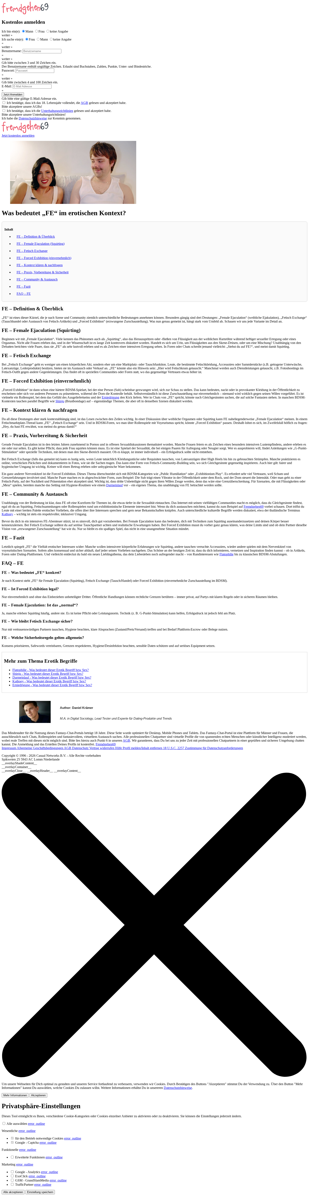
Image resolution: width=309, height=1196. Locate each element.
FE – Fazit (23, 286)
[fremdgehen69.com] (25, 132)
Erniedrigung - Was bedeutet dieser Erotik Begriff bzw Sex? (52, 685)
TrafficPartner (33, 1184)
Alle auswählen (17, 1123)
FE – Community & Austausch (37, 279)
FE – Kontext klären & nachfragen (40, 265)
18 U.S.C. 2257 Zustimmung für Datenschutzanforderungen (203, 748)
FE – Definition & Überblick (36, 236)
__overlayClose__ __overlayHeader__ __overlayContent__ (41, 770)
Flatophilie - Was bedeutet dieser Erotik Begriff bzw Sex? (50, 670)
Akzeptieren (38, 1095)
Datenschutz (80, 748)
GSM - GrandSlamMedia (41, 1180)
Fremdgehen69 (254, 506)
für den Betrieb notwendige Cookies (48, 1138)
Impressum (9, 748)
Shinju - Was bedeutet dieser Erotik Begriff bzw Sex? (47, 673)
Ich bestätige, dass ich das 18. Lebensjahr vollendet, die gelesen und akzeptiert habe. (66, 103)
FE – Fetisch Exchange (32, 251)
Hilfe (119, 748)
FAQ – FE (24, 293)
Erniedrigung (110, 397)
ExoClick (30, 1176)
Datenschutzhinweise (33, 118)
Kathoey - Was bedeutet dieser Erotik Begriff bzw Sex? (49, 681)
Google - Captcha (36, 1142)
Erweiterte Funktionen (39, 1157)
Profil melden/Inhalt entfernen (143, 748)
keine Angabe (59, 31)
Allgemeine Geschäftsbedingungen (40, 748)
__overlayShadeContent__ (19, 763)
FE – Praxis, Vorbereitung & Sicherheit (43, 272)
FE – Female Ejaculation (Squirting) (41, 243)
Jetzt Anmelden (12, 94)
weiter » (7, 35)
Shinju (59, 401)
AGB (84, 103)
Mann (29, 31)
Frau (41, 31)
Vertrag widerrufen (102, 748)
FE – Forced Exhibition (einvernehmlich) (44, 258)
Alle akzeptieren (13, 1192)
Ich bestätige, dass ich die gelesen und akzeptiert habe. (59, 111)
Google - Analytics (36, 1172)
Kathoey (7, 514)
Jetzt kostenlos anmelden (18, 135)
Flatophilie (226, 554)
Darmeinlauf (114, 485)
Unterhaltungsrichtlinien (57, 111)
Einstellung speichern (40, 1192)
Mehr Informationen (15, 1095)
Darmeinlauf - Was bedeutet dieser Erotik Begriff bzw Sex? (51, 677)
